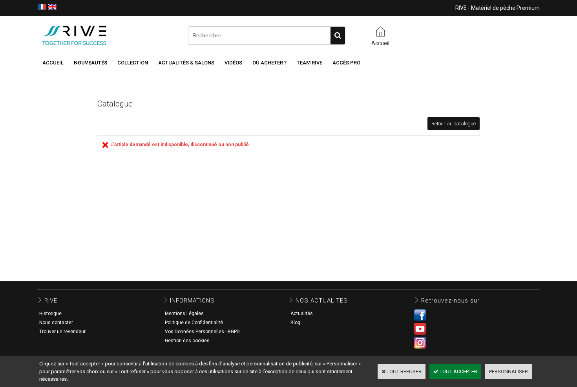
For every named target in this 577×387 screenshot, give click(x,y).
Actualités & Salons (186, 63)
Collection (132, 63)
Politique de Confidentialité (194, 322)
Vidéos (233, 63)
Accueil (53, 63)
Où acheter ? (269, 63)
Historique (50, 313)
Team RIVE (309, 63)
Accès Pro (346, 63)
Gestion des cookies (187, 340)
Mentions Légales (184, 313)
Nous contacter (56, 322)
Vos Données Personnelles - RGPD (202, 331)
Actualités (301, 313)
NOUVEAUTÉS (90, 63)
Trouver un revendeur (62, 331)
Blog (295, 322)
